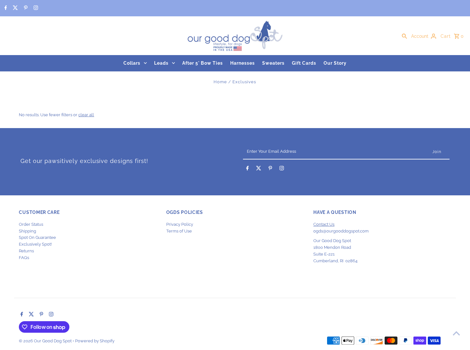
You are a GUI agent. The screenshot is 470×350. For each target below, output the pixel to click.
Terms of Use (179, 231)
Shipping (27, 231)
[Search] (404, 35)
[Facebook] (5, 8)
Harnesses (242, 63)
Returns (26, 250)
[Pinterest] (24, 8)
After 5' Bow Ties (202, 63)
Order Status (31, 224)
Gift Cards (304, 63)
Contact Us (323, 224)
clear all (86, 114)
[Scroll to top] (456, 333)
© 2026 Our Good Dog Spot (46, 340)
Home (220, 81)
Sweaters (273, 63)
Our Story (335, 63)
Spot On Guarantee (37, 237)
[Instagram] (35, 8)
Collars (131, 63)
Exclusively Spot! (35, 244)
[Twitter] (14, 8)
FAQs (24, 257)
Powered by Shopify (94, 340)
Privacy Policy (179, 224)
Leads (161, 63)
